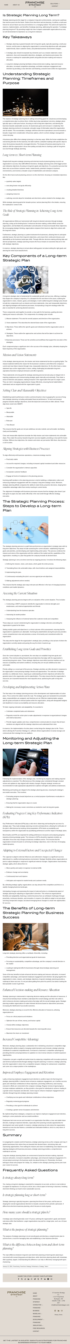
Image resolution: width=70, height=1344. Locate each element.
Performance (35, 1266)
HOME (35, 1293)
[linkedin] (58, 1310)
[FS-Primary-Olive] (16, 1291)
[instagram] (55, 1310)
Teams (46, 1266)
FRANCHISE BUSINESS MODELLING (37, 1310)
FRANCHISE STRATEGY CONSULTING (37, 1302)
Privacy (56, 1314)
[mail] (62, 1310)
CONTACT (36, 1331)
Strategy (41, 1266)
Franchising (16, 1266)
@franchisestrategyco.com (61, 1305)
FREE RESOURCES (39, 1328)
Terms (60, 1314)
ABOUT (35, 1296)
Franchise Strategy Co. (22, 731)
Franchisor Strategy (25, 1266)
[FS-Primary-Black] (35, 1)
